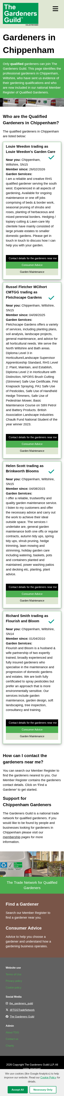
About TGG (12, 1032)
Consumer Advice (32, 264)
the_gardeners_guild (21, 1003)
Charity (10, 1045)
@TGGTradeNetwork (22, 1009)
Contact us (12, 1038)
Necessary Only (42, 1089)
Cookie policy (13, 987)
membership (11, 837)
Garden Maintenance (32, 271)
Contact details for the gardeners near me (33, 258)
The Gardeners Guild (22, 1016)
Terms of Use (13, 974)
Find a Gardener (22, 904)
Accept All (18, 1089)
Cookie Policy (48, 1077)
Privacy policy (14, 980)
